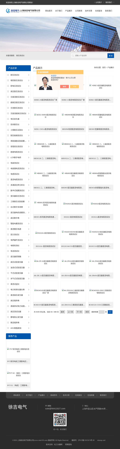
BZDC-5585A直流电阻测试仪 (45, 129)
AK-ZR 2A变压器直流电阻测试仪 (46, 275)
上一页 (70, 312)
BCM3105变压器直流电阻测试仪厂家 (46, 305)
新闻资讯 (54, 395)
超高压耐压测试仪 (18, 102)
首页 (104, 67)
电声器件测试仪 (17, 240)
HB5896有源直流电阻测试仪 (73, 129)
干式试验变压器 (17, 273)
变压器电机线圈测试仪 (19, 212)
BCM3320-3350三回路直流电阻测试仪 (101, 305)
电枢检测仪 (15, 246)
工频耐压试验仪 (17, 130)
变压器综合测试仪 (18, 196)
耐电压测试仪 (16, 86)
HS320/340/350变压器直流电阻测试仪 (73, 246)
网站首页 (48, 11)
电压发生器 (15, 119)
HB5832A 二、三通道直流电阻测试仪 (73, 158)
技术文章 (88, 11)
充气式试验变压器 (18, 279)
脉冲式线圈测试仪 (18, 190)
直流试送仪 (15, 284)
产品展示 (68, 11)
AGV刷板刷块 (16, 328)
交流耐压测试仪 (17, 108)
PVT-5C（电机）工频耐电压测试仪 (18, 385)
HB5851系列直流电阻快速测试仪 (46, 217)
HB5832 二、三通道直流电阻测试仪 (46, 188)
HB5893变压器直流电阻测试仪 (73, 188)
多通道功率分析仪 (18, 185)
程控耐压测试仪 (17, 80)
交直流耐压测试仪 (18, 97)
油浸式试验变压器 (18, 268)
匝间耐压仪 (15, 124)
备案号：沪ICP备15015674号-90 (83, 440)
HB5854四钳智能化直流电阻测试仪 (101, 188)
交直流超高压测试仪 (18, 113)
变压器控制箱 (16, 257)
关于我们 (58, 11)
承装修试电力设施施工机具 (21, 306)
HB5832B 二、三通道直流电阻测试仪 (46, 158)
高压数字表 (15, 218)
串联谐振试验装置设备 (19, 141)
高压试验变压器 (17, 262)
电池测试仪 (15, 251)
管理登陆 (68, 444)
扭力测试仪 (15, 235)
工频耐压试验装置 (18, 201)
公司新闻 (78, 11)
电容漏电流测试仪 (18, 168)
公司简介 (99, 2)
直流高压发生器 (17, 295)
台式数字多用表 (17, 207)
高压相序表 (15, 301)
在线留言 (98, 11)
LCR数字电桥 (16, 157)
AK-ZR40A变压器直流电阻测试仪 (101, 275)
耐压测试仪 (15, 75)
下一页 (79, 312)
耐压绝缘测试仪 (17, 135)
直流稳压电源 (16, 229)
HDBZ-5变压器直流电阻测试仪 (101, 100)
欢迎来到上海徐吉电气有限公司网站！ (20, 2)
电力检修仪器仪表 (18, 290)
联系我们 (109, 2)
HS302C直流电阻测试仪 (73, 217)
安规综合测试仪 (17, 146)
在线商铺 (91, 395)
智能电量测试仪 (17, 223)
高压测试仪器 (16, 312)
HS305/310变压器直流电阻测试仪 (101, 246)
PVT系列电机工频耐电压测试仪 (18, 361)
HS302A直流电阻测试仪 (100, 217)
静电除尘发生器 (17, 317)
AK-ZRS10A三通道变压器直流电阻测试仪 (73, 305)
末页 (87, 312)
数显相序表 (15, 323)
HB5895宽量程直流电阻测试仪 (101, 129)
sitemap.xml (101, 440)
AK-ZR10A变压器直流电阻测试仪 (73, 275)
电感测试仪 (15, 174)
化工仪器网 (58, 444)
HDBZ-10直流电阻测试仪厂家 (73, 100)
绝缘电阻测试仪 (17, 152)
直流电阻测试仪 (17, 179)
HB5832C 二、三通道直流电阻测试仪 (101, 158)
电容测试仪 (15, 163)
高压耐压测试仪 (17, 91)
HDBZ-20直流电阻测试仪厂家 (45, 100)
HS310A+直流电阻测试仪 (45, 246)
